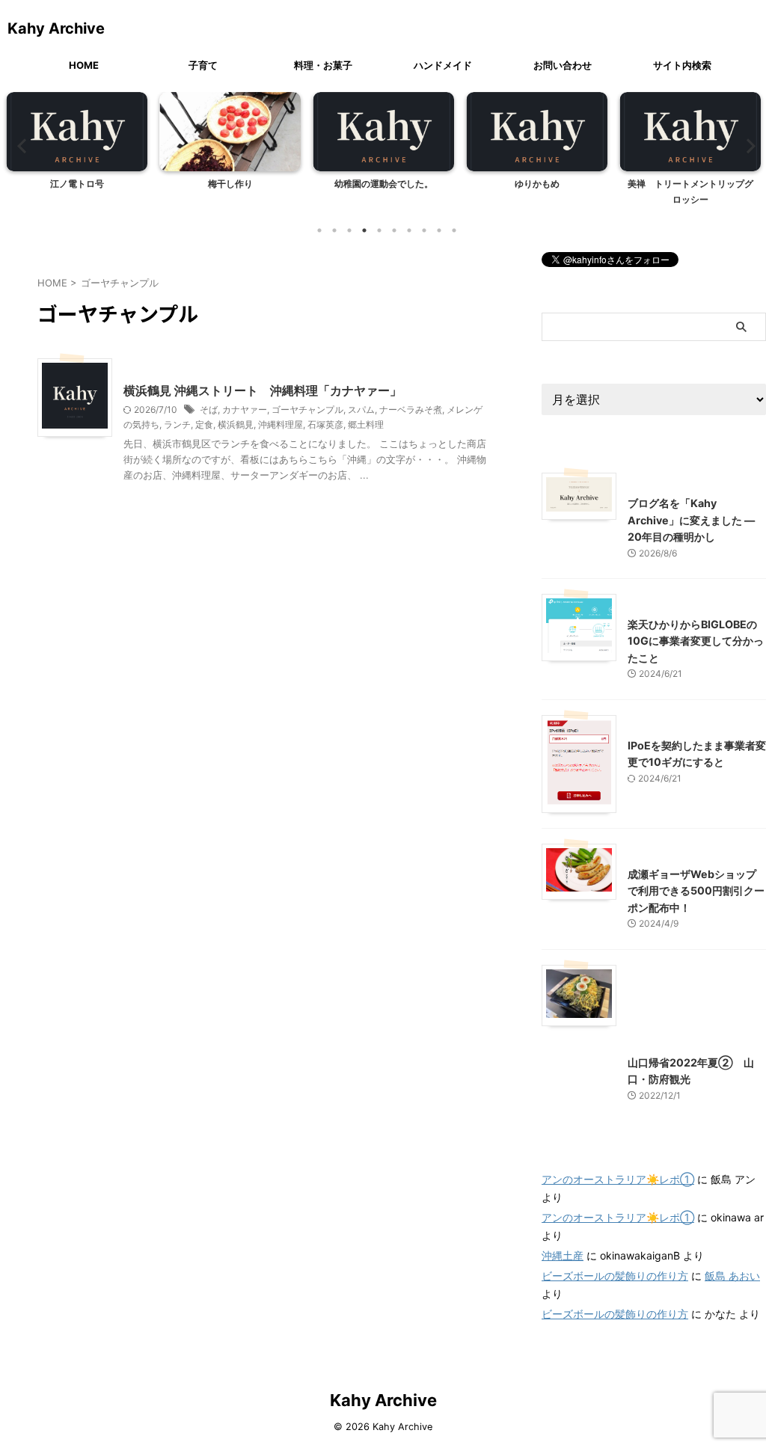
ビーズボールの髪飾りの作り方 (615, 1275)
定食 (204, 424)
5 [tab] (379, 230)
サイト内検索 (682, 65)
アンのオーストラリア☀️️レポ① (618, 1179)
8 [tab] (424, 230)
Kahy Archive (56, 28)
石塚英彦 (325, 424)
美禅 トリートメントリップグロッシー (690, 192)
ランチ (177, 424)
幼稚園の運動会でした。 (383, 183)
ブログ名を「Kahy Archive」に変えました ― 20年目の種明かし (691, 520)
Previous (20, 145)
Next (746, 145)
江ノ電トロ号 (77, 183)
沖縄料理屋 (280, 424)
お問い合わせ (562, 65)
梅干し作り (230, 183)
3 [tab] (349, 230)
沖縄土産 (562, 1255)
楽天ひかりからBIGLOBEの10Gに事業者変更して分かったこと (696, 641)
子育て (203, 65)
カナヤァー (244, 409)
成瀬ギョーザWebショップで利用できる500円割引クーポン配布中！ (696, 891)
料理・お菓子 (323, 65)
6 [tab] (394, 230)
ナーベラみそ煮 (410, 409)
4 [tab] (364, 230)
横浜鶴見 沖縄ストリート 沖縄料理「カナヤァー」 (262, 390)
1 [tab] (319, 230)
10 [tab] (454, 230)
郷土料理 (366, 424)
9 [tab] (439, 230)
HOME (84, 65)
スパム (361, 409)
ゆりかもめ (537, 183)
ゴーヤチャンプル (307, 409)
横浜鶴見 (236, 424)
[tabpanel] (76, 153)
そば (209, 409)
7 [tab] (409, 230)
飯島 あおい (732, 1275)
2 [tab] (334, 230)
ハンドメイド (443, 65)
